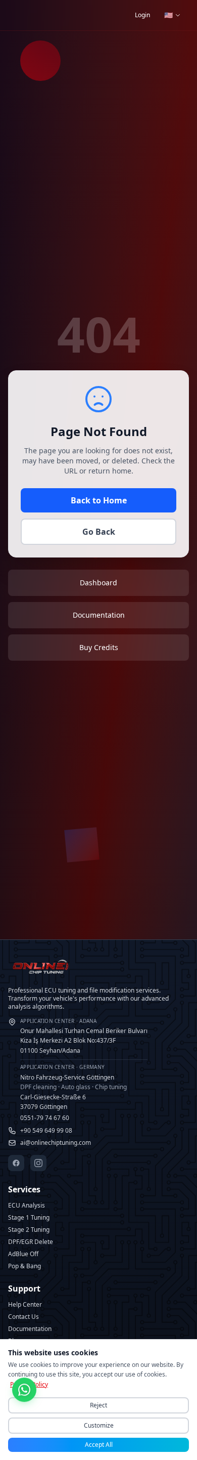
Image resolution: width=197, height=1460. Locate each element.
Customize (99, 1425)
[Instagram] (38, 1163)
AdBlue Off (23, 1254)
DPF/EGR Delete (30, 1241)
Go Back (98, 531)
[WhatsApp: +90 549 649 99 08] (24, 1391)
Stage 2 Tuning (29, 1229)
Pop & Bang (24, 1266)
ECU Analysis (26, 1205)
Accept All (99, 1444)
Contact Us (23, 1316)
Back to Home (99, 500)
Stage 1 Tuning (29, 1217)
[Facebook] (16, 1163)
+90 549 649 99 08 (46, 1131)
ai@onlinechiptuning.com (55, 1143)
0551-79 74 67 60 (44, 1117)
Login (142, 15)
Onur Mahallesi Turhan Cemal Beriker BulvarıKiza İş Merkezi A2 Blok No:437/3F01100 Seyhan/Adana (83, 1036)
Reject (98, 1405)
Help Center (25, 1304)
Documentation (30, 1328)
